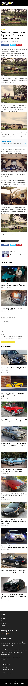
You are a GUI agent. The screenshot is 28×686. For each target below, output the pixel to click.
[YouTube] (2, 634)
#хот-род (17, 241)
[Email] (9, 634)
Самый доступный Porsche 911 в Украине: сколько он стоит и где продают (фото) (13, 571)
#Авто (6, 241)
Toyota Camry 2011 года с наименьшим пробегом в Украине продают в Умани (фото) (14, 546)
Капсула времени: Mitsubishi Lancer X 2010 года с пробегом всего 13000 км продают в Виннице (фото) (13, 521)
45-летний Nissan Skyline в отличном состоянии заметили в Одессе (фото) (11, 470)
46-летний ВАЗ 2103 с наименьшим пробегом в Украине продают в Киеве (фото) (14, 420)
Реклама (3, 625)
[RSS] (7, 634)
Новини (2, 29)
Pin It (20, 44)
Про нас (3, 620)
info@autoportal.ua (5, 654)
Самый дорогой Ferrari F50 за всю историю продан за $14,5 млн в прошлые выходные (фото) (13, 394)
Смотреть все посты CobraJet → (17, 254)
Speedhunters (10, 235)
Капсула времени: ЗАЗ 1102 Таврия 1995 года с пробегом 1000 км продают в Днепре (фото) (14, 495)
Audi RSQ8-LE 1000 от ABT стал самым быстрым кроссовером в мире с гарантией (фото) (13, 596)
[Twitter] (3, 634)
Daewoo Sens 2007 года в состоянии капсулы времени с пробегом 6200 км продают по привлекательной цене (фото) (14, 445)
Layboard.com (4, 659)
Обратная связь (7, 673)
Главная (3, 618)
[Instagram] (5, 634)
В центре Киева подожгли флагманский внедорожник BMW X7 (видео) (11, 309)
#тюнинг (11, 241)
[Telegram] (6, 634)
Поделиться (5, 44)
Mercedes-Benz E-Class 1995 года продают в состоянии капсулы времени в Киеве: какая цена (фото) (13, 368)
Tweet (13, 44)
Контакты (3, 623)
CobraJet (8, 41)
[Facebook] (1, 634)
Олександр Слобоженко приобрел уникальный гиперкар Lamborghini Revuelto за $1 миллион (13, 284)
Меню (25, 3)
